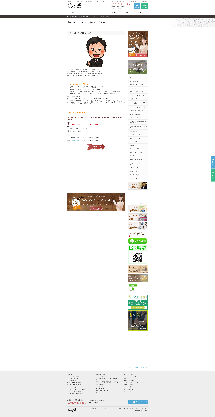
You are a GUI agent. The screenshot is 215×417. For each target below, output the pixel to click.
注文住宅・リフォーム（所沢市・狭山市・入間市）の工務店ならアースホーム (121, 408)
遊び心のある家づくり (136, 81)
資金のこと (134, 99)
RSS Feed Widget (143, 203)
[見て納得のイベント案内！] (101, 12)
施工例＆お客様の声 (135, 114)
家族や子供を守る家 (135, 138)
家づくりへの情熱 (134, 149)
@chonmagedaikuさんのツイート (138, 367)
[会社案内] (141, 12)
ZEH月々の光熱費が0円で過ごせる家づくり (138, 127)
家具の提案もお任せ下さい (137, 110)
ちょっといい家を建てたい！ (137, 107)
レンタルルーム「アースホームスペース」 (138, 163)
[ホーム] (74, 12)
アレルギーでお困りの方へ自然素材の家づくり (138, 122)
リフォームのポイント (136, 118)
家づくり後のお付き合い (136, 141)
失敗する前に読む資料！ (136, 159)
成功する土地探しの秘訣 (136, 91)
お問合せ (137, 6)
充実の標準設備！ (134, 131)
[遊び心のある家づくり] (87, 12)
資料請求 (144, 6)
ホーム (131, 77)
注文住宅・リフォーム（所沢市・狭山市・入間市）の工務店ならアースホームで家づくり (85, 1)
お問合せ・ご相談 (134, 168)
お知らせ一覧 (133, 171)
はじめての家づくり (135, 134)
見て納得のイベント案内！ (137, 84)
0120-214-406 (75, 140)
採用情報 (132, 156)
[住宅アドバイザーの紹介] (127, 12)
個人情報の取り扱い (135, 175)
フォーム (86, 137)
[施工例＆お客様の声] (114, 12)
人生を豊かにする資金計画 (137, 95)
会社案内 (132, 145)
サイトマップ (133, 178)
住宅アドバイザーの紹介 (136, 152)
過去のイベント (135, 88)
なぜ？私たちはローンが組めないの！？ (139, 103)
